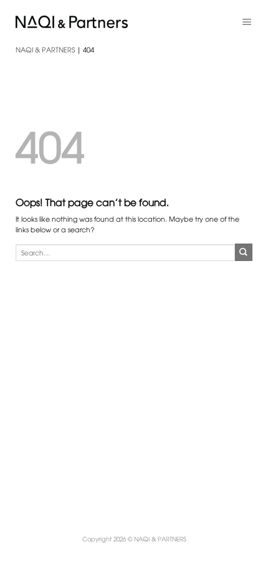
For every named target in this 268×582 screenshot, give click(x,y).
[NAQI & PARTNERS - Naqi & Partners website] (72, 22)
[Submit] (243, 252)
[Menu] (247, 21)
